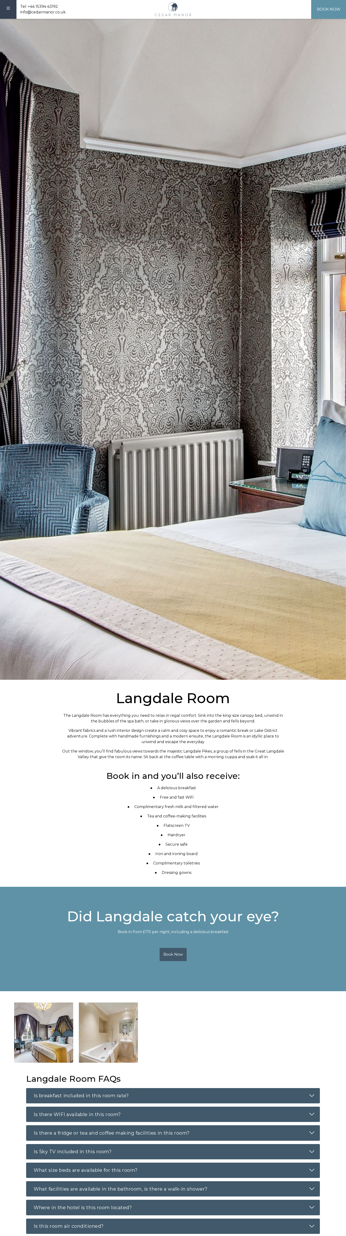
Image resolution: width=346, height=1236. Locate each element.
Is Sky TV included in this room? (177, 1151)
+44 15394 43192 (43, 6)
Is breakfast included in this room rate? (177, 1095)
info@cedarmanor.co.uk (43, 12)
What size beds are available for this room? (177, 1170)
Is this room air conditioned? (177, 1226)
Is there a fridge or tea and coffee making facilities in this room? (177, 1132)
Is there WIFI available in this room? (177, 1114)
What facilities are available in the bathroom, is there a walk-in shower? (177, 1188)
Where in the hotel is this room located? (177, 1207)
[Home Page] (173, 9)
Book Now (328, 9)
